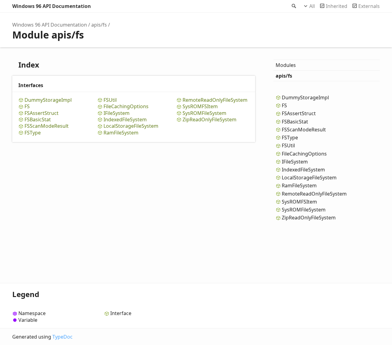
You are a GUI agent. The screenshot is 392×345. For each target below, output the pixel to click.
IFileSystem (117, 113)
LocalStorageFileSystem (131, 126)
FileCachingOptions (126, 106)
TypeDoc (62, 336)
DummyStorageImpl (48, 100)
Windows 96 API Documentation (51, 6)
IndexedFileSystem (125, 119)
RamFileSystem (121, 133)
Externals (369, 6)
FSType (32, 133)
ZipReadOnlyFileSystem (209, 119)
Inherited (336, 6)
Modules (286, 65)
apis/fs (99, 24)
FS (27, 106)
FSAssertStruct (41, 113)
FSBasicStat (37, 119)
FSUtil (110, 100)
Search (293, 6)
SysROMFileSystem (204, 113)
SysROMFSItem (200, 106)
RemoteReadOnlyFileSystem (215, 100)
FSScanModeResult (46, 126)
